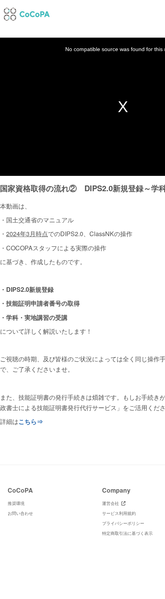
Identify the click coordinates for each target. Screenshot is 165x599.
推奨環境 (16, 503)
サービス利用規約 (119, 513)
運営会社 (111, 503)
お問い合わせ (20, 513)
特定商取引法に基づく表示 (127, 533)
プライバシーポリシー (123, 523)
